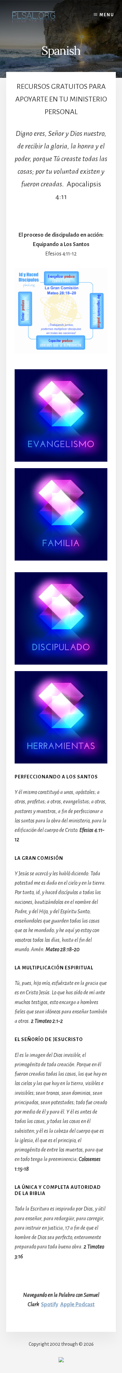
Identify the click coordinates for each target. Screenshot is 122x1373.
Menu (107, 15)
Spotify (49, 1305)
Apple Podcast (77, 1305)
